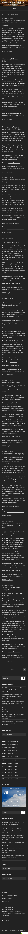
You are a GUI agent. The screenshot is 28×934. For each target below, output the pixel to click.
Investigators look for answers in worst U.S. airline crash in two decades (14, 23)
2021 (3, 757)
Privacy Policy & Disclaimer (9, 895)
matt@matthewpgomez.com (14, 911)
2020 (4, 760)
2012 (3, 779)
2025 (4, 744)
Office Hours (5, 901)
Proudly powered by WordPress (16, 930)
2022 (4, 753)
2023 (4, 750)
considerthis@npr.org (14, 110)
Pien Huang (9, 263)
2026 (4, 741)
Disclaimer (5, 930)
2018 (3, 766)
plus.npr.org (13, 42)
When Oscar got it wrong (11, 382)
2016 (3, 769)
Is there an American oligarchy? (13, 454)
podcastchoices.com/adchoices (15, 47)
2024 (4, 747)
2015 (3, 772)
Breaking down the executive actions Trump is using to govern (12, 525)
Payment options (7, 898)
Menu (14, 8)
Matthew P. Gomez (13, 2)
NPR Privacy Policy (7, 51)
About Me (5, 892)
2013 (3, 775)
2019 (3, 763)
